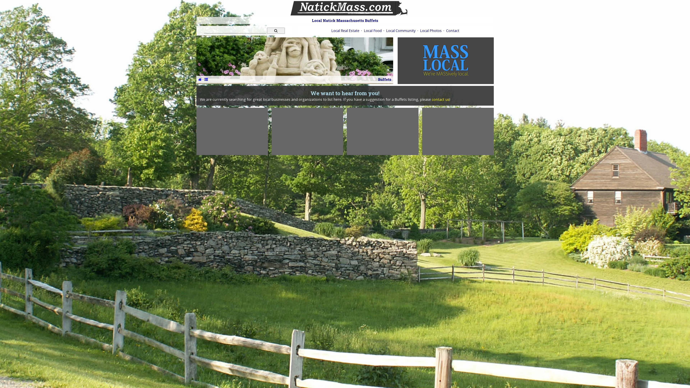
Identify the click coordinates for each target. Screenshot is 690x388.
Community (401, 30)
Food (373, 30)
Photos (431, 30)
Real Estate (345, 30)
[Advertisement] (232, 131)
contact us (440, 99)
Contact (452, 30)
